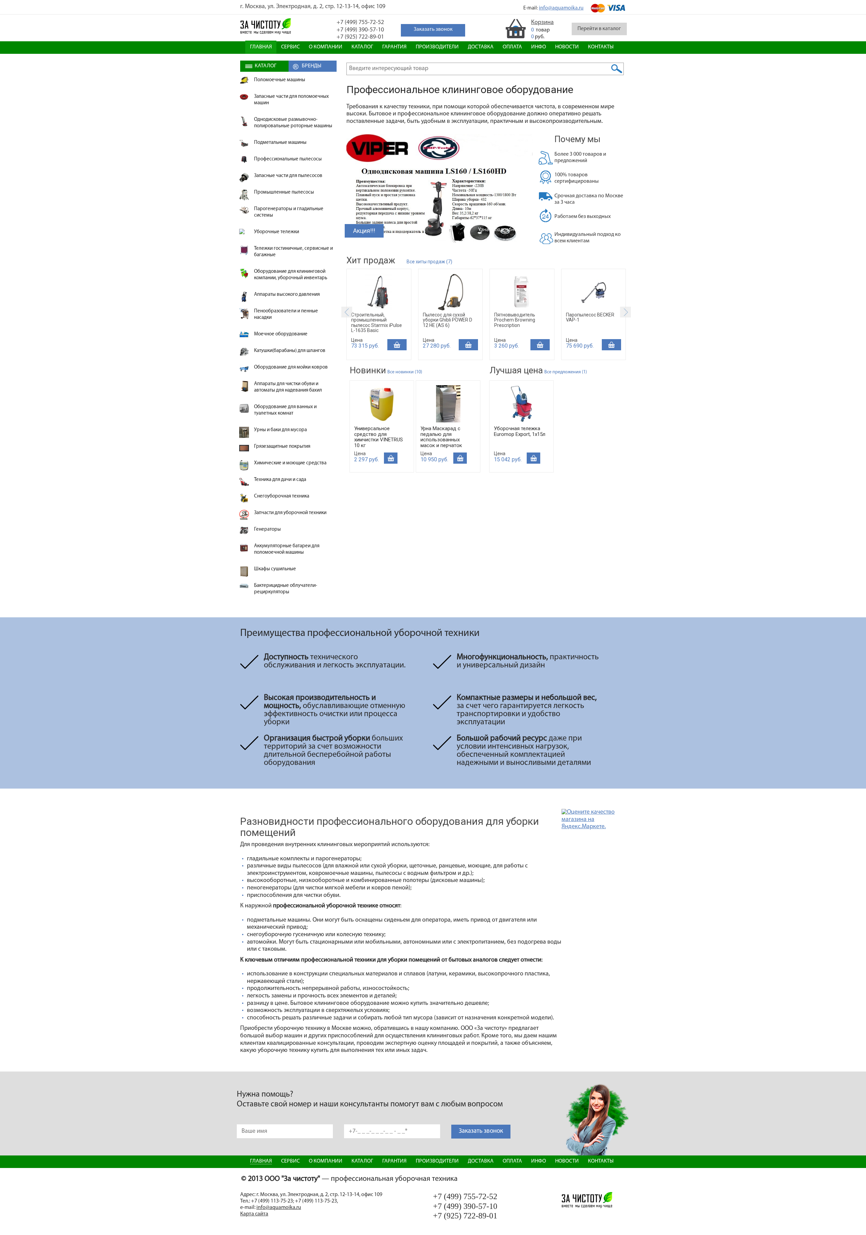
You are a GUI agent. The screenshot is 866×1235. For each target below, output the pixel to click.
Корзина (542, 23)
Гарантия (394, 47)
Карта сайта (254, 1214)
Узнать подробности (501, 229)
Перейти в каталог (599, 28)
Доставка (481, 47)
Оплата (512, 47)
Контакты (601, 47)
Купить (397, 344)
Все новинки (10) (404, 372)
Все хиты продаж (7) (429, 261)
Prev (346, 312)
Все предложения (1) (565, 372)
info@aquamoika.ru (561, 8)
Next (625, 312)
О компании (325, 47)
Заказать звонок (481, 1131)
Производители (437, 47)
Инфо (538, 47)
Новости (567, 47)
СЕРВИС (290, 47)
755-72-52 (360, 23)
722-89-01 (360, 37)
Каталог (362, 47)
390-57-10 (360, 30)
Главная (261, 47)
